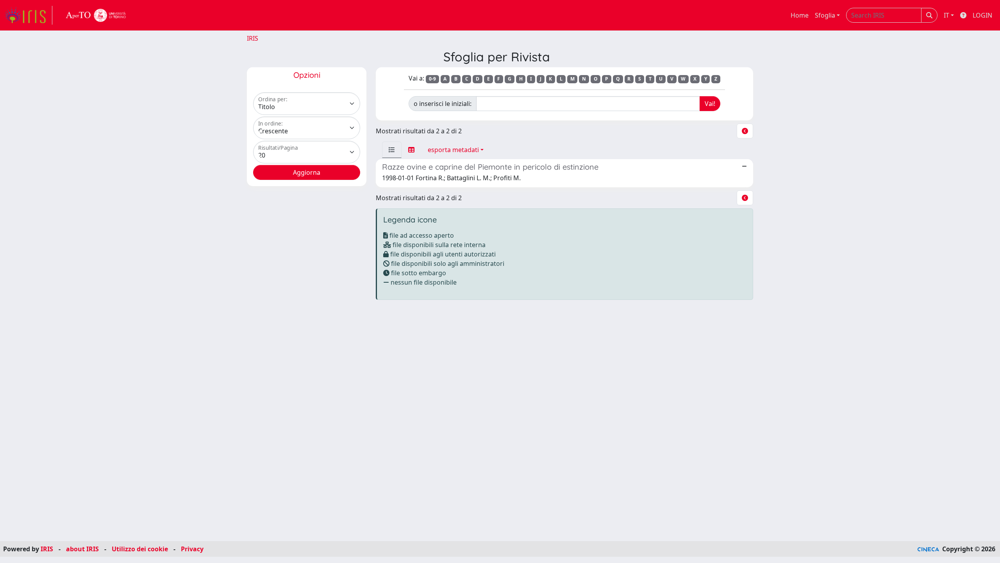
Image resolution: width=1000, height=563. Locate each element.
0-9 (432, 78)
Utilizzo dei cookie (140, 549)
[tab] (392, 150)
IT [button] (946, 15)
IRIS (252, 38)
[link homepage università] (96, 15)
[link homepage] (28, 15)
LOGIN (982, 15)
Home (800, 15)
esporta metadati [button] (453, 149)
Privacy (192, 549)
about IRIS (82, 549)
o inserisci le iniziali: (442, 103)
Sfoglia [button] (825, 15)
